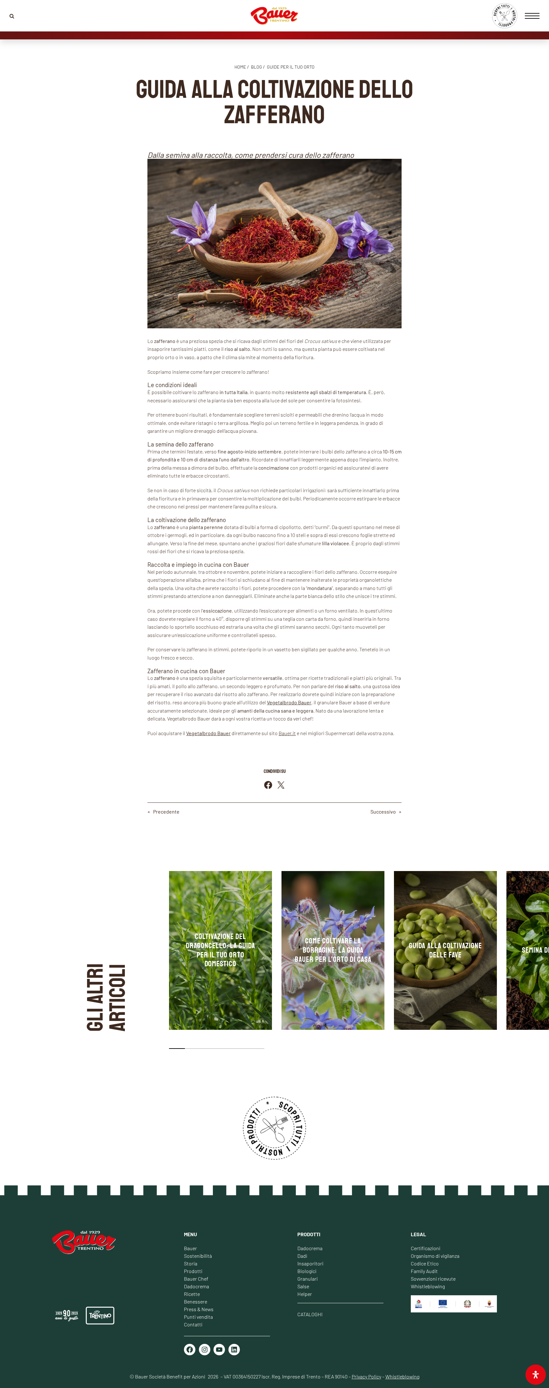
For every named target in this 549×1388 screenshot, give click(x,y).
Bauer (190, 1248)
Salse (303, 1286)
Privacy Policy (366, 1376)
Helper (304, 1294)
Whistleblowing (428, 1286)
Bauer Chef (196, 1279)
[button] (177, 1048)
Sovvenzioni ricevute (433, 1279)
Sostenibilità (198, 1256)
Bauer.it (287, 733)
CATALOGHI (309, 1314)
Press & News (199, 1309)
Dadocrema (196, 1286)
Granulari (307, 1279)
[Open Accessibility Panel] (535, 1375)
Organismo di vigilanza (435, 1256)
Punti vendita (198, 1317)
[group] (220, 950)
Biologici (306, 1271)
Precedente (166, 811)
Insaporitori (310, 1263)
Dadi (302, 1256)
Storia (190, 1263)
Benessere (195, 1301)
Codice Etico (425, 1263)
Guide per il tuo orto (291, 67)
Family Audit (424, 1271)
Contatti (193, 1324)
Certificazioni (425, 1248)
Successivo (383, 811)
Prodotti (193, 1271)
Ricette (192, 1294)
